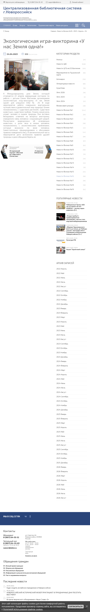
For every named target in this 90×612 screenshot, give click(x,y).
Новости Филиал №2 (64, 114)
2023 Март (60, 317)
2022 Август (61, 286)
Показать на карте (31, 555)
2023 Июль (60, 335)
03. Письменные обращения (13, 570)
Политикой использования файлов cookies (23, 609)
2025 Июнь (60, 436)
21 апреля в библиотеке (38, 151)
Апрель (81, 31)
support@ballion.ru (10, 548)
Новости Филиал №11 (64, 154)
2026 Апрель (61, 480)
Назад (7, 31)
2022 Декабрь (62, 304)
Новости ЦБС (61, 64)
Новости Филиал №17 (65, 180)
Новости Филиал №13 (65, 163)
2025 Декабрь (62, 463)
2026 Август (61, 498)
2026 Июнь (60, 489)
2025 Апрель (61, 427)
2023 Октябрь (61, 348)
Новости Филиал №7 (64, 136)
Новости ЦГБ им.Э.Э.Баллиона (68, 68)
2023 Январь (61, 308)
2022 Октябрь (61, 295)
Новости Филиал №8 (64, 141)
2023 (75, 31)
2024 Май (60, 379)
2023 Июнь (60, 330)
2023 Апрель (61, 322)
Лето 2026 (60, 92)
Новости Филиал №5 (64, 128)
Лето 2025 (60, 97)
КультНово (60, 88)
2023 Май (60, 326)
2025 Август (61, 445)
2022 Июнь (60, 278)
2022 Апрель (61, 269)
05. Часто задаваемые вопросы (14, 575)
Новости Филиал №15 (65, 172)
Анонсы (59, 59)
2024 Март (60, 370)
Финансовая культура (64, 106)
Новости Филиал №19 (65, 189)
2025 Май (60, 432)
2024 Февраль (62, 366)
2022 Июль (60, 282)
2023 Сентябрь (62, 344)
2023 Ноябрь (61, 352)
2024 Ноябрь (61, 405)
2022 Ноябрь (61, 300)
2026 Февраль (62, 471)
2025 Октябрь (61, 454)
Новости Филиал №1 (64, 110)
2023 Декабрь (62, 357)
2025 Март (60, 423)
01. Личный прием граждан (13, 566)
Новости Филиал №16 (65, 176)
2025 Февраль (62, 418)
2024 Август (61, 392)
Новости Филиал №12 (65, 158)
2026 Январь (61, 467)
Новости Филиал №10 (65, 150)
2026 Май (60, 485)
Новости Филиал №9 (64, 145)
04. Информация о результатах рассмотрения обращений (24, 573)
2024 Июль (60, 388)
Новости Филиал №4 (64, 123)
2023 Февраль (62, 313)
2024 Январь (61, 361)
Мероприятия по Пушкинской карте (68, 74)
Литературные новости (65, 84)
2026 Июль (60, 493)
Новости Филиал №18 (65, 185)
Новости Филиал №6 (64, 132)
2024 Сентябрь (62, 396)
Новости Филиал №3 (64, 119)
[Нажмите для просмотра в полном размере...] (26, 74)
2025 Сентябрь (62, 449)
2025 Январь (61, 414)
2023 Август (61, 339)
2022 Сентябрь (62, 291)
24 (86, 31)
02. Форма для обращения (13, 568)
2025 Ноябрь (61, 458)
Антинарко (60, 79)
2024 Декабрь (62, 410)
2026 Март (60, 476)
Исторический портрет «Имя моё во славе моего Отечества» (16, 153)
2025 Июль (60, 440)
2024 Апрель (61, 374)
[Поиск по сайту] (83, 25)
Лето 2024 (60, 101)
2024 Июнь (60, 383)
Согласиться (76, 607)
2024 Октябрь (61, 401)
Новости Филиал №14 (65, 167)
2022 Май (60, 273)
